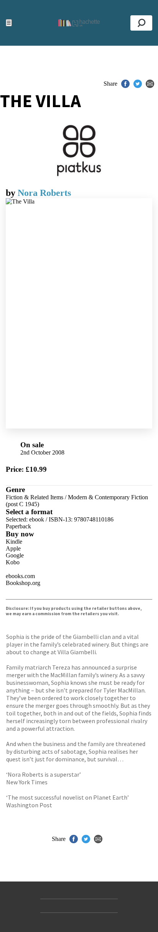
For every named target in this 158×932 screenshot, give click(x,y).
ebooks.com (20, 576)
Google (15, 555)
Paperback (18, 526)
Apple (13, 548)
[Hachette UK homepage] (78, 23)
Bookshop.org (23, 583)
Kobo (13, 562)
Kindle (14, 541)
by (12, 193)
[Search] (141, 23)
